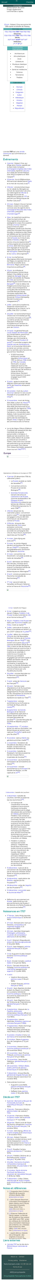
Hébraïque (19, 98)
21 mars (10, 554)
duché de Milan (15, 893)
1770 (25, 35)
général (10, 1004)
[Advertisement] (17, 131)
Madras (18, 165)
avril (9, 385)
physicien (10, 1174)
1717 (25, 196)
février (10, 916)
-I (14, 44)
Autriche (21, 551)
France (27, 1143)
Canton (16, 327)
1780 (29, 35)
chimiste (10, 1023)
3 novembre (11, 1047)
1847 (20, 985)
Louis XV (24, 1141)
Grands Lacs (11, 344)
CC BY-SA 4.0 (26, 1264)
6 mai (9, 257)
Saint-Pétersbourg (17, 501)
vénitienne (17, 1151)
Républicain (19, 108)
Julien (19, 95)
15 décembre (12, 868)
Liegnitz (28, 885)
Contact (21, 1257)
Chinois (19, 90)
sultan (25, 391)
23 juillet (10, 314)
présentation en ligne (16, 1197)
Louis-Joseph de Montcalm (17, 333)
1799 (14, 548)
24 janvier (10, 1116)
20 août (10, 1000)
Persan (19, 106)
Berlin (24, 738)
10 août (10, 381)
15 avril (9, 1149)
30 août (10, 686)
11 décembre (12, 1073)
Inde (11, 280)
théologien (11, 933)
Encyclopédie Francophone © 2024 (17, 1276)
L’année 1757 (12, 1244)
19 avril (9, 947)
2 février (10, 511)
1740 (13, 35)
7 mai (9, 954)
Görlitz (9, 707)
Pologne (14, 500)
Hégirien (19, 103)
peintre (27, 947)
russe (19, 979)
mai (9, 582)
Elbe (9, 625)
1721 (8, 1113)
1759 (24, 32)
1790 (28, 408)
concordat (22, 890)
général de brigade (14, 1075)
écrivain (19, 1103)
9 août (10, 331)
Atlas (15, 420)
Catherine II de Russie (19, 497)
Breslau (10, 880)
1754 (6, 32)
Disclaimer (23, 1260)
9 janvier (10, 1101)
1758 (21, 32)
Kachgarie (13, 251)
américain (25, 1048)
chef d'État (11, 969)
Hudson (23, 340)
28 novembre (12, 1066)
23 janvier (10, 179)
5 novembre (11, 751)
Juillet (9, 627)
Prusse (16, 521)
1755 (10, 32)
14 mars (10, 538)
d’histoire (20, 1087)
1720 (6, 35)
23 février (10, 523)
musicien (10, 935)
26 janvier (10, 1122)
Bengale (18, 276)
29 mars (10, 931)
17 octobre (11, 1170)
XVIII (18, 40)
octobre (23, 726)
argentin (10, 971)
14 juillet (26, 632)
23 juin (6, 24)
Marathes (17, 385)
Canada (22, 362)
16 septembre (12, 1019)
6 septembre (12, 1009)
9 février (23, 193)
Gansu (14, 254)
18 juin (9, 621)
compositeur (19, 925)
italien (9, 963)
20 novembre (12, 1053)
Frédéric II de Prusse (21, 621)
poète (9, 1068)
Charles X (19, 1035)
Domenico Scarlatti (21, 1162)
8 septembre (12, 710)
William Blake (23, 1066)
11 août (9, 681)
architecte (18, 1055)
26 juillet (10, 673)
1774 (8, 397)
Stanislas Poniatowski (19, 493)
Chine (11, 246)
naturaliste (21, 1174)
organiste (10, 927)
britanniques (22, 295)
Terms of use (17, 1267)
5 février (10, 187)
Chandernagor (12, 214)
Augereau (25, 1039)
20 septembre (12, 726)
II (19, 44)
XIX (22, 40)
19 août (10, 988)
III (21, 44)
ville (29, 615)
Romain (19, 87)
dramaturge (19, 942)
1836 (24, 1023)
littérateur (18, 1021)
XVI (9, 40)
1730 (9, 35)
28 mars (10, 1137)
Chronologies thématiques (17, 48)
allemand (10, 937)
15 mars (10, 543)
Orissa (17, 297)
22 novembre (12, 767)
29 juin (24, 643)
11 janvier (10, 476)
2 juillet (10, 634)
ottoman (10, 393)
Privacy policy (13, 1260)
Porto (20, 525)
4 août (9, 975)
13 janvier (10, 1109)
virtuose (20, 1166)
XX (25, 40)
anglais (17, 927)
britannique (23, 358)
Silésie (15, 814)
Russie (14, 238)
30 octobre (11, 391)
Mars (9, 217)
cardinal (28, 961)
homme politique (20, 956)
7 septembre (12, 701)
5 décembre (10, 792)
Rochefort (18, 732)
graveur (23, 1068)
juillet (9, 305)
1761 (8, 646)
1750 (17, 35)
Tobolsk (16, 240)
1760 (28, 32)
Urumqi (16, 225)
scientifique (11, 1105)
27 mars (10, 923)
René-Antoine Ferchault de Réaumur (17, 1171)
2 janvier (10, 163)
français (17, 948)
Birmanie (10, 265)
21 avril (9, 574)
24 (16, 773)
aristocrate (18, 1011)
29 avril (9, 1156)
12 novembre (12, 400)
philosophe (20, 933)
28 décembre (12, 885)
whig (9, 636)
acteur (9, 917)
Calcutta (26, 171)
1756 (13, 32)
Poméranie (21, 695)
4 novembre (12, 743)
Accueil (4, 2)
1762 (21, 640)
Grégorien (19, 92)
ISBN (11, 1209)
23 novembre (12, 1059)
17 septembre (12, 1026)
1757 (17, 32)
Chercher (29, 2)
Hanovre (23, 681)
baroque (20, 1164)
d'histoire (10, 948)
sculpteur (10, 1117)
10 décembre (12, 890)
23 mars (10, 204)
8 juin (9, 961)
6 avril (9, 562)
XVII (13, 40)
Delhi (30, 181)
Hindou (19, 100)
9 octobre (10, 1035)
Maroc (25, 403)
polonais (27, 942)
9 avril (9, 940)
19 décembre (12, 878)
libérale (20, 1013)
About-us (14, 1257)
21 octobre (11, 1039)
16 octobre (11, 738)
